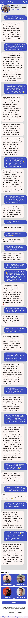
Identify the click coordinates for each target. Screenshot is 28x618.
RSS (4, 617)
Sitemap (24, 617)
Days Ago (9, 61)
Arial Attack (21, 271)
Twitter (13, 9)
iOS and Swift (18, 612)
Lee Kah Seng (21, 597)
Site (18, 9)
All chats (14, 602)
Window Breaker (11, 166)
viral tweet (21, 464)
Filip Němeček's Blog (7, 2)
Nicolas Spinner (21, 584)
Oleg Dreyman (7, 584)
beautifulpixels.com (8, 368)
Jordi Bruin (7, 597)
